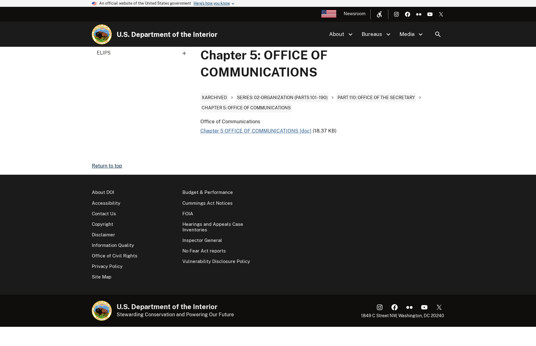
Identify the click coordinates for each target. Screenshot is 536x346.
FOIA (187, 213)
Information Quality (113, 245)
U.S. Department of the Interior (167, 34)
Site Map (101, 276)
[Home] (102, 34)
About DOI (103, 192)
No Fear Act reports (204, 250)
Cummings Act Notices (207, 203)
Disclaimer (103, 234)
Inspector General (202, 240)
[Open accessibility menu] (379, 14)
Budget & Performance (207, 192)
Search (438, 34)
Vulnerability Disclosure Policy (216, 261)
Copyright (102, 224)
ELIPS (104, 53)
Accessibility (106, 203)
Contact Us (104, 213)
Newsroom (354, 13)
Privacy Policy (107, 266)
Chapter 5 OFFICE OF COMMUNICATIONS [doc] (255, 131)
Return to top (107, 166)
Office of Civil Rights (114, 255)
